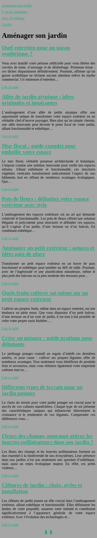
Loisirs (7, 24)
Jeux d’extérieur (13, 18)
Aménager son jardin (17, 5)
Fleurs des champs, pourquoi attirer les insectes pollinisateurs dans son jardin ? (47, 439)
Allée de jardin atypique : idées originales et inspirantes (38, 100)
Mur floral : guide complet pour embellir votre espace (39, 149)
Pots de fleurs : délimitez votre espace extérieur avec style (45, 202)
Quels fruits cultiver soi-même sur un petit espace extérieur (45, 296)
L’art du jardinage (14, 12)
